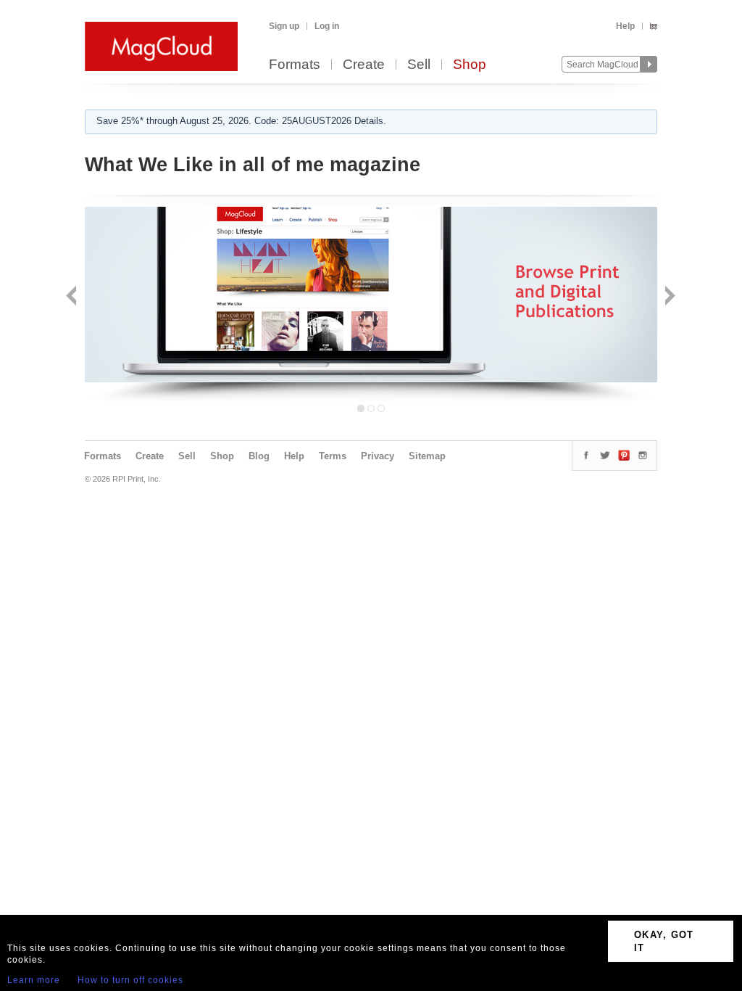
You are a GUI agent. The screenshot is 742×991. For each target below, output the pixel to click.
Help (625, 26)
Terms (332, 456)
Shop (469, 65)
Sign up (284, 26)
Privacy (377, 456)
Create (364, 65)
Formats (294, 65)
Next (668, 297)
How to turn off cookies (130, 980)
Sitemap (427, 456)
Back (73, 297)
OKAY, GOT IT (664, 941)
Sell (418, 65)
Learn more (33, 980)
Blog (259, 456)
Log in (326, 26)
